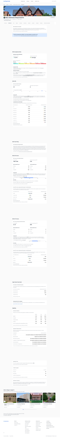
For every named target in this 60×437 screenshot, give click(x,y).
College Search (38, 425)
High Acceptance (27, 430)
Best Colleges (27, 423)
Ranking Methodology (17, 423)
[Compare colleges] (54, 1)
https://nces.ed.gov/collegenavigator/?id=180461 (17, 413)
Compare (32, 1)
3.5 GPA (28, 100)
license (54, 15)
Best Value (26, 425)
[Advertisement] (8, 36)
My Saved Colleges (38, 426)
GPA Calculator (48, 422)
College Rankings (27, 422)
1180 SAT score (29, 182)
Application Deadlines (28, 426)
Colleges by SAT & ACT (39, 422)
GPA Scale (47, 428)
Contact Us (15, 425)
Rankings (28, 1)
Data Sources (16, 422)
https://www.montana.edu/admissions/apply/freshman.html (29, 35)
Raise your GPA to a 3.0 (49, 425)
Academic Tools (37, 1)
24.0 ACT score (27, 245)
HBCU (26, 427)
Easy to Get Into (27, 431)
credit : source (51, 15)
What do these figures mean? (16, 123)
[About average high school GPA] (19, 85)
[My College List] (55, 1)
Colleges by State (38, 430)
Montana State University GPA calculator (13, 414)
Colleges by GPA (38, 423)
